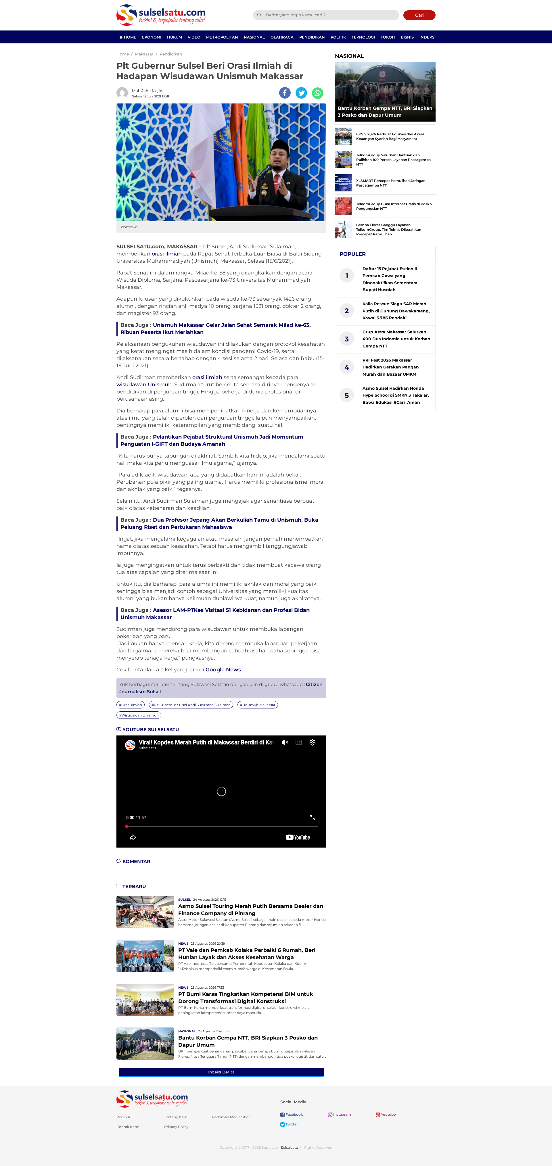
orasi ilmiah (167, 254)
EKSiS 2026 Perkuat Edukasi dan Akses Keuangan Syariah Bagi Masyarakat (390, 136)
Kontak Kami (127, 1127)
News (183, 944)
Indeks (426, 37)
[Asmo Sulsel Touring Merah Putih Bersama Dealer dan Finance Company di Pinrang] (145, 911)
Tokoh (388, 37)
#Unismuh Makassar (257, 705)
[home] (152, 1098)
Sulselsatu (289, 1147)
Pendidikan (312, 37)
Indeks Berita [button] (221, 1072)
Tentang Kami (176, 1117)
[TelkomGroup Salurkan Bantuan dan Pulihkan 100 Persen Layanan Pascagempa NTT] (343, 159)
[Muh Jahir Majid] (123, 93)
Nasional (254, 37)
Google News (223, 669)
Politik (338, 37)
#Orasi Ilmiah (130, 705)
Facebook (294, 1114)
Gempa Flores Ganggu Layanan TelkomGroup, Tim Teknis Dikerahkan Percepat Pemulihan (388, 229)
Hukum (174, 37)
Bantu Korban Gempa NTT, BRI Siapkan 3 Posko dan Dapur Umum (385, 111)
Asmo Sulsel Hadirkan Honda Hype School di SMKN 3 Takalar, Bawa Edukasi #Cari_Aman (396, 395)
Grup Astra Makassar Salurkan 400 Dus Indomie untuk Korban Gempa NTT (396, 339)
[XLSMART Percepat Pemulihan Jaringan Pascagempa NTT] (343, 182)
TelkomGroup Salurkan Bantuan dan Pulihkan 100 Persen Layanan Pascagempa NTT (393, 159)
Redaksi (123, 1117)
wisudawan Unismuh (144, 384)
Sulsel (184, 900)
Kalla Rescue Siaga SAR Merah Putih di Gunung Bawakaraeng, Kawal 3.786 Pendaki (396, 310)
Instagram (341, 1114)
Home (129, 37)
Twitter (291, 1124)
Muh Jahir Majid (147, 90)
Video (194, 37)
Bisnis (407, 37)
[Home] (161, 15)
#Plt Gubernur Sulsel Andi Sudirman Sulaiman (191, 705)
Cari (419, 15)
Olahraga (282, 37)
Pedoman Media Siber (231, 1117)
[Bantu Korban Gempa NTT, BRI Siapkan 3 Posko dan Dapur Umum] (145, 1043)
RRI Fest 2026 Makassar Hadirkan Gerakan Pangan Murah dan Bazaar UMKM (391, 367)
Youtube (388, 1114)
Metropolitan (222, 37)
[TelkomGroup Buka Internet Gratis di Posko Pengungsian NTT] (343, 205)
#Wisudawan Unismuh (139, 715)
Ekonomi (151, 37)
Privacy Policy (176, 1127)
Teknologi (363, 37)
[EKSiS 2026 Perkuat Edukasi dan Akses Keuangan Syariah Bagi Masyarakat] (343, 136)
